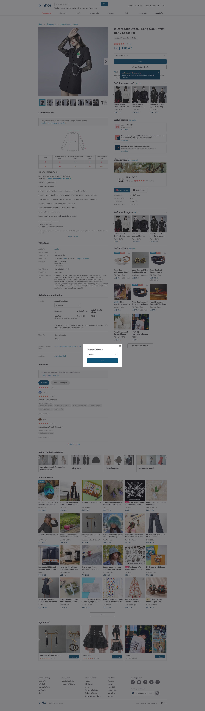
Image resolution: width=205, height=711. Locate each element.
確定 (102, 360)
